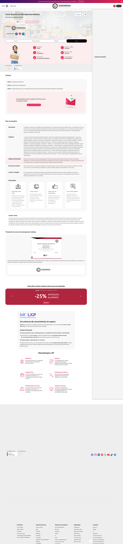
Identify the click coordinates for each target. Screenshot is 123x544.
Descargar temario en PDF (41, 277)
